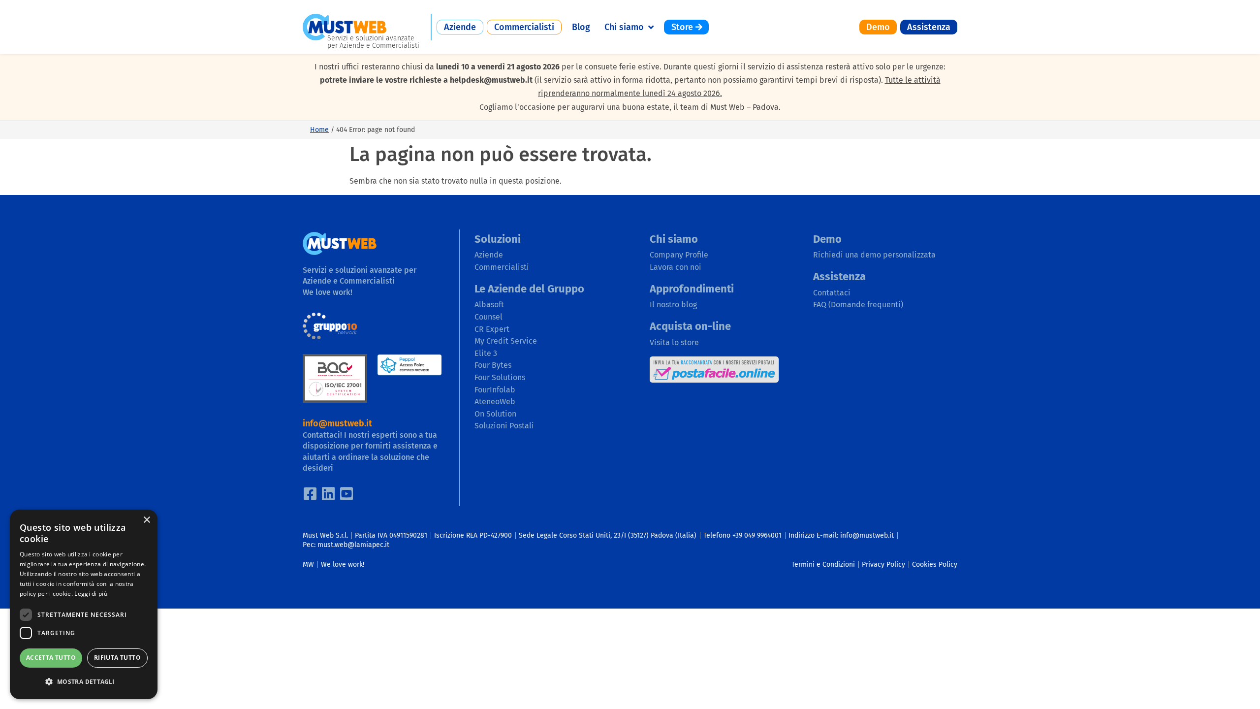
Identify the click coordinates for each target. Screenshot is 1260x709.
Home (319, 130)
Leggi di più (90, 593)
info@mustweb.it (337, 423)
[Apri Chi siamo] (650, 27)
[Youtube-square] (346, 493)
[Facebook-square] (310, 493)
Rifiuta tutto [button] (117, 657)
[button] (84, 681)
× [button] (146, 520)
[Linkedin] (328, 493)
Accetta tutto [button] (51, 657)
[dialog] (84, 604)
